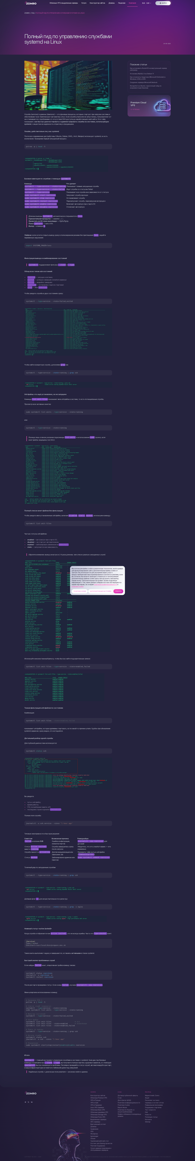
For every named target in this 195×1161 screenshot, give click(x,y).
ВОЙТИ (164, 3)
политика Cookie (77, 586)
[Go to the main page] (36, 3)
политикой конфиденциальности (105, 584)
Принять (118, 591)
